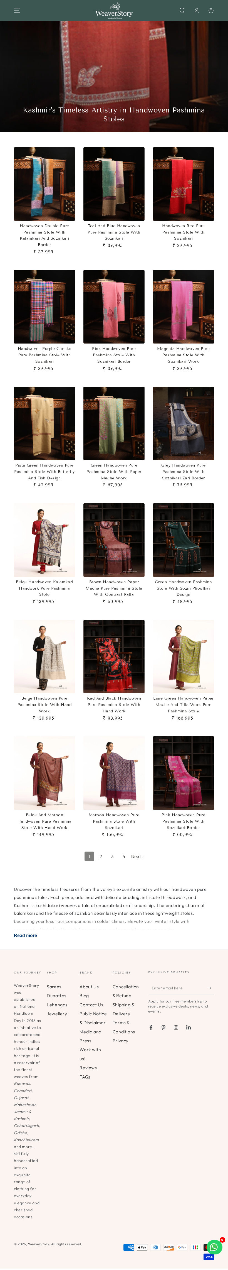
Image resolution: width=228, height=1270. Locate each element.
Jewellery (57, 1013)
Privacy (120, 1040)
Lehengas (57, 1004)
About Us (89, 986)
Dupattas (56, 995)
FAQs (85, 1077)
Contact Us (91, 1004)
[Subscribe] (211, 988)
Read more (25, 935)
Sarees (54, 986)
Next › (137, 856)
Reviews (88, 1067)
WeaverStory (38, 1244)
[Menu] (17, 10)
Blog (84, 995)
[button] (182, 10)
